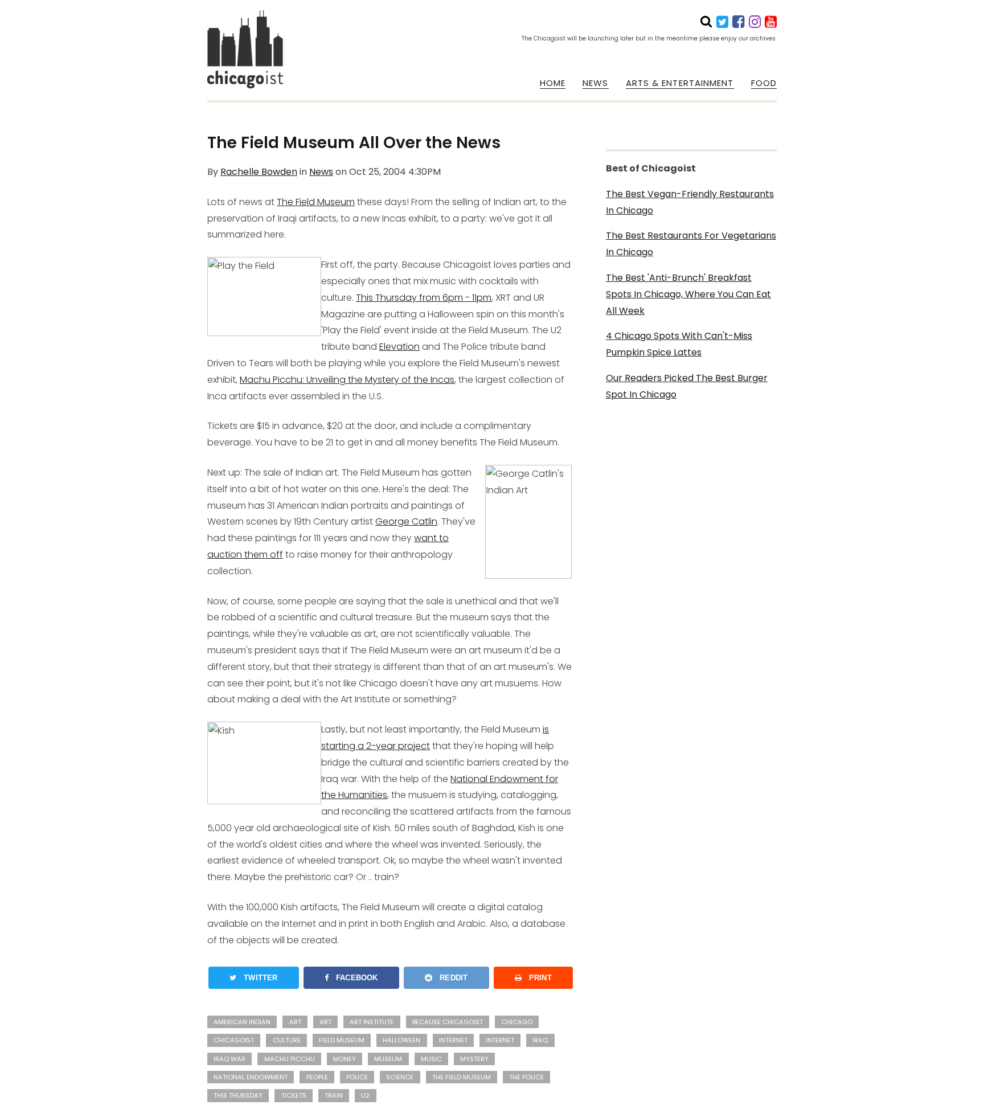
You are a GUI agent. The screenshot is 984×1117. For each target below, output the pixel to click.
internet (453, 1040)
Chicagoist (234, 1040)
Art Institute (371, 1021)
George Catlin (406, 521)
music (431, 1058)
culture (287, 1040)
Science (399, 1077)
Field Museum (341, 1040)
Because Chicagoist (447, 1021)
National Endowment (251, 1077)
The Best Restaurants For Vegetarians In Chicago (691, 244)
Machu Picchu (289, 1058)
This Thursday (238, 1095)
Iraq (540, 1040)
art (295, 1021)
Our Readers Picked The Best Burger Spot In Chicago (687, 386)
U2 (365, 1095)
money (344, 1058)
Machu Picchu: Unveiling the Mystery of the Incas (347, 379)
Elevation (399, 346)
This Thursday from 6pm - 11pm (423, 297)
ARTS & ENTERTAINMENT (680, 83)
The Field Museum (316, 201)
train (334, 1095)
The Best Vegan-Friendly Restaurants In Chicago (690, 202)
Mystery (474, 1058)
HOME (552, 83)
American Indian (242, 1021)
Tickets (293, 1095)
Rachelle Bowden (258, 171)
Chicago (516, 1021)
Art (325, 1021)
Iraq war (229, 1058)
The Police (526, 1077)
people (317, 1077)
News (321, 171)
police (357, 1077)
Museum (388, 1058)
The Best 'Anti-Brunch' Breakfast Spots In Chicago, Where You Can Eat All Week (688, 294)
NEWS (595, 83)
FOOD (764, 83)
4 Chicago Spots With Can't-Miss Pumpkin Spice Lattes (679, 344)
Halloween (401, 1040)
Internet (500, 1040)
